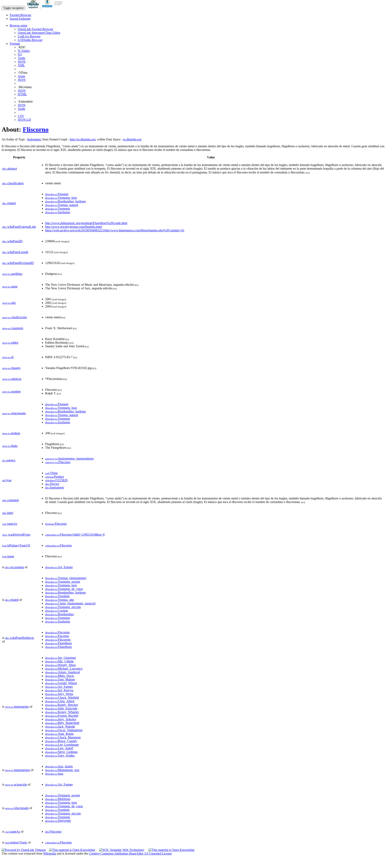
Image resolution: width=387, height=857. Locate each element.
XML (21, 65)
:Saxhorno (57, 212)
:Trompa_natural (61, 205)
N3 (20, 54)
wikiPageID (12, 241)
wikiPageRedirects (19, 637)
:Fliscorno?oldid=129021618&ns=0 (75, 534)
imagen (11, 368)
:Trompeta (57, 208)
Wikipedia (49, 853)
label (7, 513)
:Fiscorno (57, 636)
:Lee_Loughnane (62, 744)
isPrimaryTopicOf (16, 545)
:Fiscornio (57, 632)
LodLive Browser (29, 36)
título (10, 446)
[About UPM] (53, 7)
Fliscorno (36, 129)
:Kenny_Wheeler (62, 712)
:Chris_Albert (59, 701)
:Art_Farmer (59, 567)
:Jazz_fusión (59, 766)
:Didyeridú (58, 820)
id (8, 357)
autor (10, 286)
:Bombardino (59, 614)
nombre (11, 391)
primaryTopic (16, 842)
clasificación (14, 317)
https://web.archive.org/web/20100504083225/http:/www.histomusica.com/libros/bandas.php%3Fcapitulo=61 (114, 230)
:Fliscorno (57, 462)
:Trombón (57, 596)
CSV (21, 116)
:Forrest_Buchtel (61, 715)
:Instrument (54, 487)
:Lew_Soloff (59, 748)
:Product (54, 476)
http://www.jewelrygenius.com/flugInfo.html (73, 226)
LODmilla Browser (30, 40)
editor (10, 342)
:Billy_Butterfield (62, 723)
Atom (21, 76)
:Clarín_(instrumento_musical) (70, 603)
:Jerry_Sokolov (60, 719)
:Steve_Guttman (61, 752)
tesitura (11, 433)
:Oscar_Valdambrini (63, 730)
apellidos (12, 273)
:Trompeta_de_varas (64, 589)
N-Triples (24, 51)
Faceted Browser (20, 15)
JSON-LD (24, 119)
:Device (52, 484)
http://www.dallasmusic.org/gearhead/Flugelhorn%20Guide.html (86, 223)
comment (10, 500)
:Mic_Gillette (59, 661)
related (9, 203)
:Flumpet (56, 194)
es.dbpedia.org (132, 139)
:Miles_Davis (59, 676)
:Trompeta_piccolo (63, 607)
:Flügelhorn (58, 647)
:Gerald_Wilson (61, 683)
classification (13, 183)
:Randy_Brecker (61, 704)
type (6, 480)
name (8, 556)
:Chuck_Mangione (63, 737)
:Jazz (54, 773)
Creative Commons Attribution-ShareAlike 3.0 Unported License (130, 853)
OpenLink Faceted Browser (35, 29)
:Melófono (57, 799)
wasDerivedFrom (16, 534)
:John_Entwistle (61, 708)
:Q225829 (56, 480)
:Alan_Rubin (59, 733)
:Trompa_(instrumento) (65, 578)
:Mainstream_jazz (62, 770)
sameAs (9, 523)
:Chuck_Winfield (62, 697)
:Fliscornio (58, 639)
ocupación (16, 784)
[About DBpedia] (33, 7)
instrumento (17, 706)
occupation (14, 567)
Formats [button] (15, 43)
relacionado (14, 413)
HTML (22, 94)
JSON (22, 61)
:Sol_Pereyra (59, 690)
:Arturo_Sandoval (62, 672)
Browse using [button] (18, 25)
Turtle (21, 58)
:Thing (51, 473)
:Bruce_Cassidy (61, 741)
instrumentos (17, 770)
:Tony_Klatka (60, 755)
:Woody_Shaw (60, 665)
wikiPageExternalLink (19, 226)
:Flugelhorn (58, 643)
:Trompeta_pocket (62, 581)
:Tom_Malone (60, 679)
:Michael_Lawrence (63, 668)
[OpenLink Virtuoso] (24, 850)
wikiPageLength (15, 252)
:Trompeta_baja (61, 197)
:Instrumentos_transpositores (69, 458)
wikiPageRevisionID (18, 263)
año (9, 302)
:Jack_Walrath (60, 726)
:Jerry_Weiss (59, 694)
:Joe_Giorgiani (60, 657)
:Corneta (56, 610)
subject (8, 460)
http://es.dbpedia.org (83, 139)
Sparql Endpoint (20, 18)
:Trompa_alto (59, 599)
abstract (9, 168)
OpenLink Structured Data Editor (39, 32)
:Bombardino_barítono (65, 201)
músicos (11, 379)
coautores (12, 328)
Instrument (34, 139)
